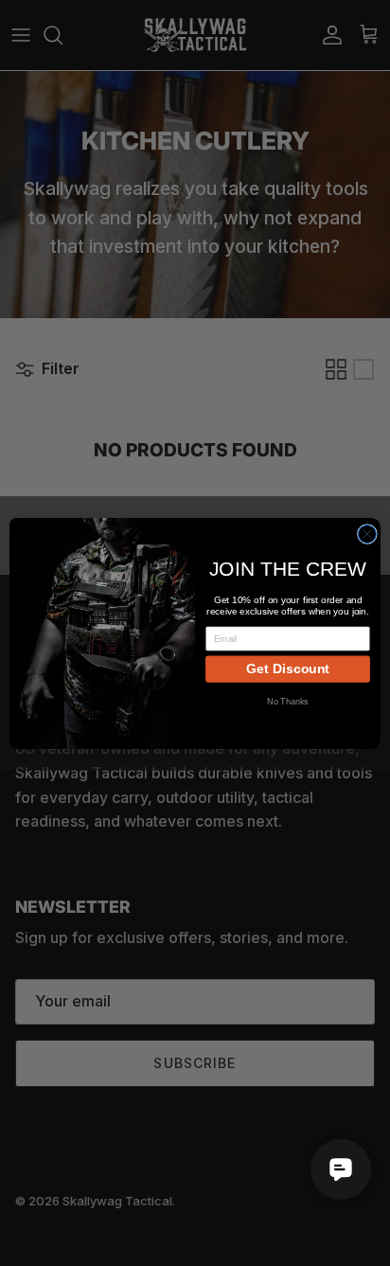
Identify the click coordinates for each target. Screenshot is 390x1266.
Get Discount (287, 668)
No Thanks (288, 700)
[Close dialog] (367, 534)
